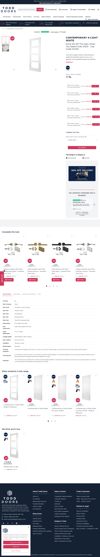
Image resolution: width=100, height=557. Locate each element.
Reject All (16, 546)
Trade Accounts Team (83, 496)
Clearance (88, 16)
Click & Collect (58, 506)
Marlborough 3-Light (11, 466)
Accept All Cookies (15, 542)
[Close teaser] (4, 271)
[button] (2, 278)
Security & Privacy (81, 521)
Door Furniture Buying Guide (63, 531)
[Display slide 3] (53, 286)
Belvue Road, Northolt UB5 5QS (13, 514)
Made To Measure (46, 16)
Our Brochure (37, 509)
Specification (7, 294)
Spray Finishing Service (61, 526)
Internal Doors (7, 16)
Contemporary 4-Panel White (38, 408)
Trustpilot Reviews (38, 504)
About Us (36, 496)
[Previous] (14, 69)
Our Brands (36, 499)
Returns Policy (80, 513)
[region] (16, 540)
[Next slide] (57, 286)
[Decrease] (93, 86)
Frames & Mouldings (58, 16)
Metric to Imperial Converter (63, 541)
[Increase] (97, 86)
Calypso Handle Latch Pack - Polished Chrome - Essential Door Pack (85, 271)
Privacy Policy (80, 516)
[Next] (55, 69)
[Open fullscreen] (35, 54)
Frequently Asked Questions (63, 496)
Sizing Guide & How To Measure (64, 528)
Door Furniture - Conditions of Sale (87, 528)
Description (17, 294)
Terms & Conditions (82, 511)
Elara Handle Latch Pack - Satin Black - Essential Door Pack (61, 271)
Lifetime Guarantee (92, 23)
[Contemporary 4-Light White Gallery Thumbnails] (5, 44)
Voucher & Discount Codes (84, 526)
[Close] (28, 527)
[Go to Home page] (8, 9)
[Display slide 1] (46, 286)
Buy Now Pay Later (60, 509)
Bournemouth (72, 158)
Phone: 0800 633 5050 (11, 516)
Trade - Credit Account (83, 501)
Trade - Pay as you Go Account (86, 499)
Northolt (86, 158)
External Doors (17, 16)
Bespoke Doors (37, 526)
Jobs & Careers (37, 506)
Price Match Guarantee (72, 23)
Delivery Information (29, 294)
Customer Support (60, 499)
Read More (69, 62)
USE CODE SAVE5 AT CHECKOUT (50, 3)
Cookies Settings (16, 550)
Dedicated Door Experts (61, 516)
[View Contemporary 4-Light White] (5, 40)
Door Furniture (27, 16)
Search (40, 9)
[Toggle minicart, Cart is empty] (98, 9)
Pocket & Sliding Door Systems (74, 16)
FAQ (39, 294)
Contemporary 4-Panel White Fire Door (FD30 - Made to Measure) (86, 411)
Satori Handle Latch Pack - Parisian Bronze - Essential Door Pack (37, 271)
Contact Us (57, 501)
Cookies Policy (80, 518)
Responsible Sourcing (39, 501)
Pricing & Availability (82, 523)
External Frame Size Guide (62, 533)
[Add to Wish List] (24, 236)
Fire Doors (36, 16)
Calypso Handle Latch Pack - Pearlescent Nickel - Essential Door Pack (14, 271)
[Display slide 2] (50, 286)
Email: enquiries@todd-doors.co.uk (14, 519)
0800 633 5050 (93, 19)
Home (3, 28)
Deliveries (57, 504)
